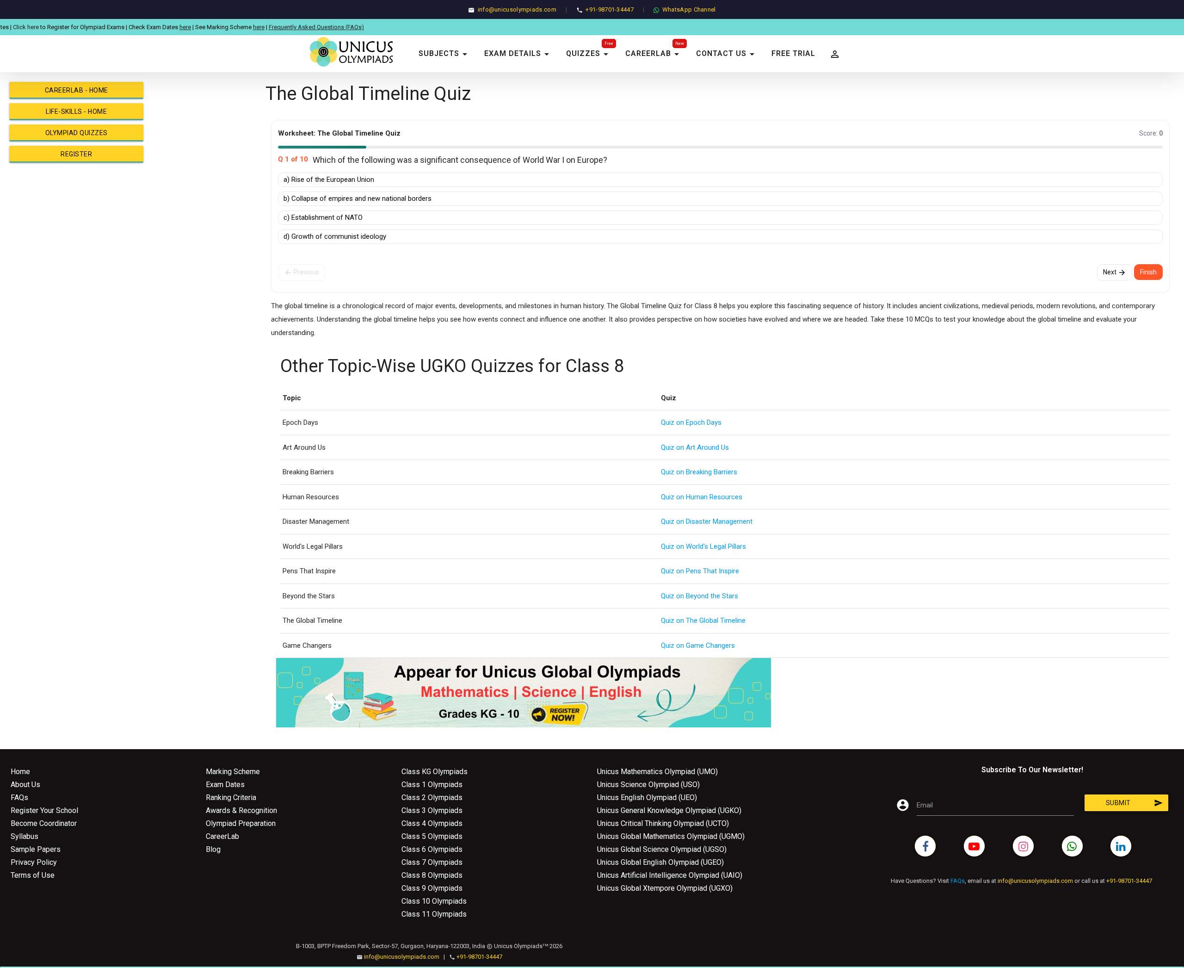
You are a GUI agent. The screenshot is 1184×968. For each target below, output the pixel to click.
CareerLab (653, 54)
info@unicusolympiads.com (517, 9)
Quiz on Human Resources (701, 497)
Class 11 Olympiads (434, 914)
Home (20, 771)
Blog (213, 849)
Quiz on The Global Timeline (703, 620)
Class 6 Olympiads (431, 849)
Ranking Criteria (231, 797)
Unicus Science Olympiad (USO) (648, 784)
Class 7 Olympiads (431, 862)
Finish (1148, 272)
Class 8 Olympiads (431, 875)
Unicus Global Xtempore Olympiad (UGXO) (665, 888)
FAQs (19, 797)
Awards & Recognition (241, 810)
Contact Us (727, 54)
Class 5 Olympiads (431, 836)
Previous (301, 272)
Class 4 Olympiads (431, 823)
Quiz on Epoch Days (691, 422)
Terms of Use (33, 875)
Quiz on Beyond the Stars (699, 596)
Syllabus (24, 836)
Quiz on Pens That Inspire (700, 571)
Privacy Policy (34, 862)
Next (1114, 272)
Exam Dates (225, 784)
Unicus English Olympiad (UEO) (647, 797)
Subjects (444, 54)
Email (925, 805)
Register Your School (44, 810)
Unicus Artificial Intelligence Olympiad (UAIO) (669, 875)
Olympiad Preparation (241, 823)
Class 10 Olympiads (434, 901)
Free (608, 43)
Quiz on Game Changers (698, 645)
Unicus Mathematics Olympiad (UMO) (657, 771)
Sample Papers (36, 849)
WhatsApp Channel (689, 9)
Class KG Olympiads (434, 771)
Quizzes (588, 54)
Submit (1134, 802)
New (679, 43)
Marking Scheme (233, 771)
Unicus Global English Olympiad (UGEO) (660, 862)
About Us (25, 784)
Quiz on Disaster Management (706, 521)
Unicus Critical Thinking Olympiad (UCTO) (663, 823)
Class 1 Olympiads (431, 784)
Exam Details (518, 54)
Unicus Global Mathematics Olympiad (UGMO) (671, 836)
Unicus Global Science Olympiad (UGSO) (662, 849)
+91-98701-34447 (610, 9)
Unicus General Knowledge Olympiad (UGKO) (669, 810)
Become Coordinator (44, 823)
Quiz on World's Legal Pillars (703, 546)
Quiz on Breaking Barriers (699, 472)
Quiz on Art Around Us (695, 447)
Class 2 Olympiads (431, 797)
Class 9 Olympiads (431, 888)
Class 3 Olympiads (431, 810)
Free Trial (793, 53)
